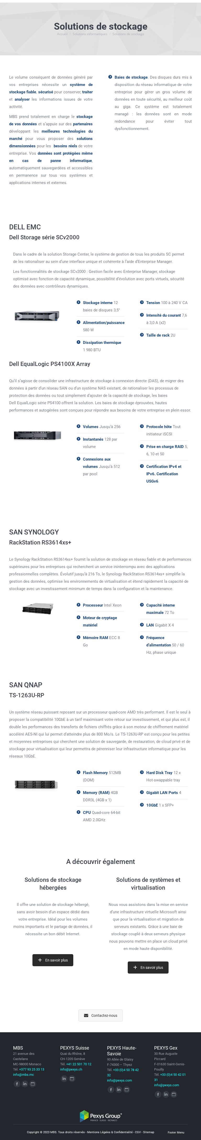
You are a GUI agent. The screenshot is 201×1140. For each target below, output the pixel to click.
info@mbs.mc (23, 1075)
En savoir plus (56, 960)
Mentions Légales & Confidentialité (110, 1132)
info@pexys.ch (71, 1069)
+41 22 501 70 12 (78, 1064)
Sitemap (148, 1132)
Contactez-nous (104, 1015)
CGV (138, 1132)
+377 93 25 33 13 (31, 1069)
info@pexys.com (119, 1080)
